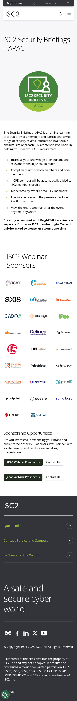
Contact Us (53, 462)
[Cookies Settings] (5, 694)
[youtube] (43, 633)
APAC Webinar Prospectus (23, 462)
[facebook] (17, 633)
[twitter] (34, 633)
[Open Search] (60, 14)
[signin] (33, 3)
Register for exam (15, 3)
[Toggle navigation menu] (69, 14)
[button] (68, 3)
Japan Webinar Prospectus (23, 477)
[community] (8, 633)
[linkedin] (25, 633)
